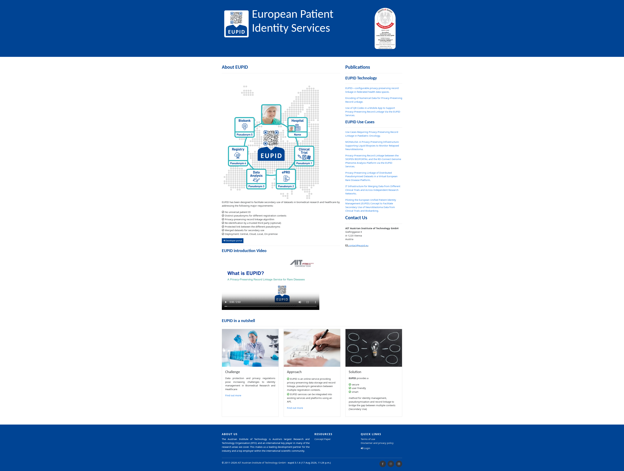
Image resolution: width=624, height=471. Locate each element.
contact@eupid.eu (358, 245)
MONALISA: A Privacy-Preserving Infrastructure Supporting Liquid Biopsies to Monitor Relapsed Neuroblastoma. (372, 145)
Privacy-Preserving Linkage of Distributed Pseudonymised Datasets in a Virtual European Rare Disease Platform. (371, 176)
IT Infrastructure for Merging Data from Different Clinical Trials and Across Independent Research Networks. (372, 190)
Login (366, 448)
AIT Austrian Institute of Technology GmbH (262, 462)
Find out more (233, 395)
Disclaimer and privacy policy (377, 443)
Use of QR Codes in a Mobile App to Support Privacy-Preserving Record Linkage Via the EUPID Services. (372, 111)
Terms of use (368, 439)
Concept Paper (322, 439)
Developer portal (233, 240)
